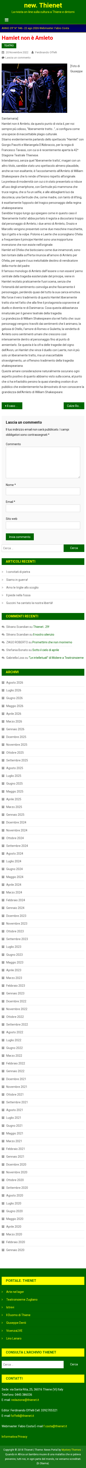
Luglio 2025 (13, 775)
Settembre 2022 (17, 1024)
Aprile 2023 (13, 970)
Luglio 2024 (13, 861)
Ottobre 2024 (15, 838)
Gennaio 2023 (15, 993)
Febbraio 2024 (15, 900)
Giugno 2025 (14, 783)
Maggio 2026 (14, 706)
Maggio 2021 (14, 1133)
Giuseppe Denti (16, 1322)
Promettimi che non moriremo (52, 642)
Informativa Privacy (14, 1436)
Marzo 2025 (14, 807)
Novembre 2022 (16, 1009)
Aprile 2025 (13, 799)
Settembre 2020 (17, 1187)
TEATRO (9, 45)
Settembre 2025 (17, 760)
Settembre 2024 (17, 845)
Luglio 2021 (13, 1117)
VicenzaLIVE (14, 1330)
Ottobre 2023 (15, 931)
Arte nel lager (15, 1291)
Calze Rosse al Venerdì (75, 406)
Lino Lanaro (14, 1338)
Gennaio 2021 (15, 1156)
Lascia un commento (18, 57)
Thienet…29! (41, 626)
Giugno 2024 (14, 869)
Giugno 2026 (14, 698)
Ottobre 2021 (15, 1094)
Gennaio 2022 (15, 1071)
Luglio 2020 (13, 1203)
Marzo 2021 (14, 1141)
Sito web (11, 518)
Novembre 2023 (16, 923)
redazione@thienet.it (25, 1400)
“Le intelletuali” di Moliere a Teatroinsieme (56, 657)
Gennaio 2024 (15, 908)
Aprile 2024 (13, 884)
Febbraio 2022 (15, 1063)
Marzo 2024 (14, 892)
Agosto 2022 (14, 1032)
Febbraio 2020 (15, 1242)
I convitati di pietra (18, 571)
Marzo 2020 (14, 1234)
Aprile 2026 (13, 713)
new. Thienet (43, 5)
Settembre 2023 (17, 939)
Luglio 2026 (13, 690)
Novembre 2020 (16, 1172)
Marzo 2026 (14, 721)
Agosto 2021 (14, 1110)
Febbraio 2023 (15, 985)
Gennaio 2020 (15, 1250)
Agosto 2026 (14, 682)
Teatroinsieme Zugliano (22, 1299)
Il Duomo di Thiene (18, 1315)
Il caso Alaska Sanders (14, 406)
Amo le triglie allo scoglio (22, 587)
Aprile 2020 (13, 1226)
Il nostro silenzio (43, 634)
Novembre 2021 (16, 1086)
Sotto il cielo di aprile (45, 650)
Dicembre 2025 (16, 737)
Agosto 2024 (14, 853)
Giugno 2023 (14, 954)
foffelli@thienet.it (22, 1415)
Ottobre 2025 (15, 752)
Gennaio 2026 (15, 729)
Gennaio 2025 (15, 814)
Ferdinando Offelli (46, 52)
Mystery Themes (71, 1449)
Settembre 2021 (17, 1102)
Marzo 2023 (14, 978)
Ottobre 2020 (15, 1180)
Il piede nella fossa (18, 595)
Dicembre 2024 (16, 822)
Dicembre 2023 (16, 916)
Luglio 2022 (13, 1040)
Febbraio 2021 (15, 1149)
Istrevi (10, 1307)
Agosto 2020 (14, 1195)
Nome (11, 485)
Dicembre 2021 (16, 1079)
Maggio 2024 (14, 877)
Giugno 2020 (14, 1211)
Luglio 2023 (13, 946)
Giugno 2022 (14, 1048)
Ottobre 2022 (15, 1016)
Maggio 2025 (14, 791)
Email (10, 501)
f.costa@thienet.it (55, 1426)
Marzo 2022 (14, 1055)
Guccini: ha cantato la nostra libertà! (29, 603)
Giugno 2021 (14, 1125)
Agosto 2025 (14, 768)
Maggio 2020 (14, 1219)
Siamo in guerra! (17, 579)
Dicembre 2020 (16, 1164)
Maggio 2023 (14, 962)
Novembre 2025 (16, 744)
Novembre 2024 (16, 830)
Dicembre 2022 (16, 1001)
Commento (13, 444)
